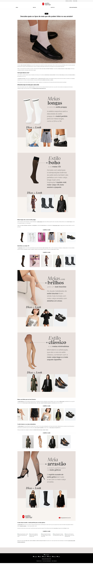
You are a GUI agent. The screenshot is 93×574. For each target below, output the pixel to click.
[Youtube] (54, 556)
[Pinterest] (49, 556)
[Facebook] (44, 556)
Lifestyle (53, 7)
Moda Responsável (73, 7)
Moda (17, 7)
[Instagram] (35, 556)
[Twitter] (58, 556)
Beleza (34, 7)
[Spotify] (39, 556)
